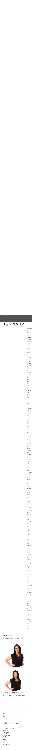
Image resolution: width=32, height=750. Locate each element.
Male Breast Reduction (29, 394)
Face (28, 397)
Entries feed (6, 741)
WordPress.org (7, 744)
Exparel (28, 441)
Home (28, 330)
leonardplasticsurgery (10, 638)
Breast (28, 343)
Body (28, 359)
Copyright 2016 (23, 749)
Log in (4, 739)
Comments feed (7, 742)
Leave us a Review (8, 321)
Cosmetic (29, 341)
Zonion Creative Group (14, 749)
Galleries (29, 443)
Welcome (29, 328)
